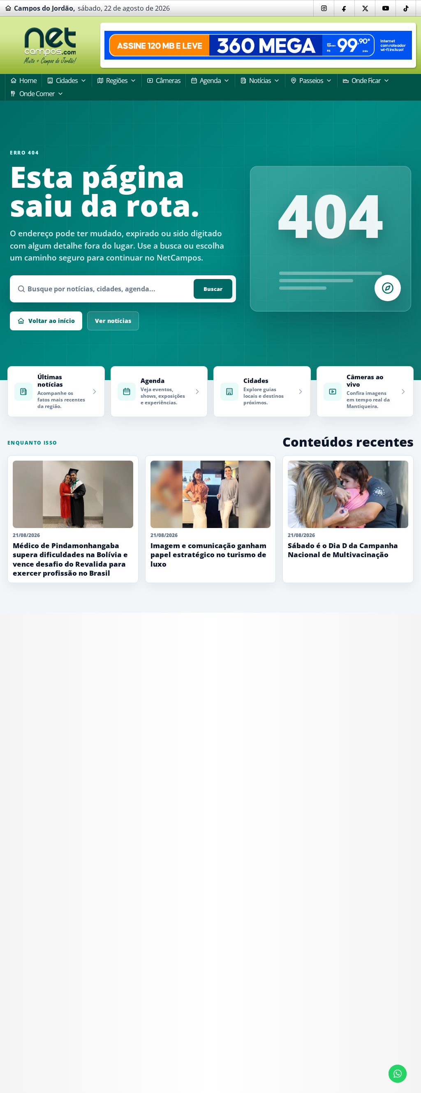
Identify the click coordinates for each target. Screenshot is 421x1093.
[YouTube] (385, 8)
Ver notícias (113, 321)
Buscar (213, 289)
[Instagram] (323, 8)
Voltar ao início (51, 321)
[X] (364, 8)
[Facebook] (344, 8)
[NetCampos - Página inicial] (50, 45)
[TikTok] (406, 8)
